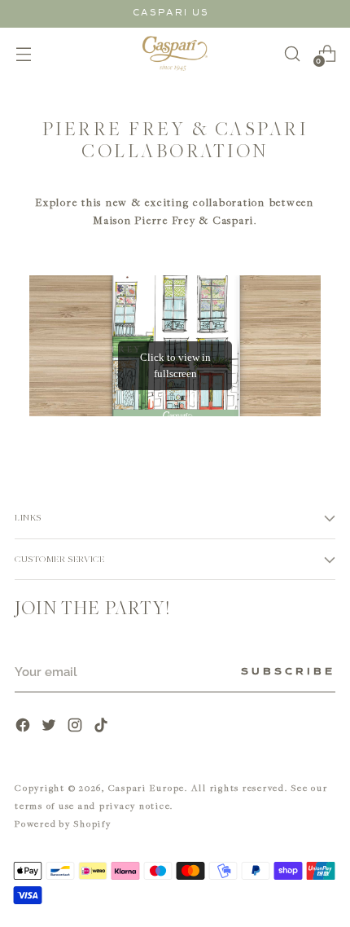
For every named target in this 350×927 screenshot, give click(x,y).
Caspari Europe (147, 787)
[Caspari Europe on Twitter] (50, 727)
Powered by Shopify (63, 823)
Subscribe (288, 672)
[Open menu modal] (23, 53)
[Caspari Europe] (175, 53)
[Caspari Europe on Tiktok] (102, 727)
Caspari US (171, 12)
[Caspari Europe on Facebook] (24, 727)
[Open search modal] (291, 53)
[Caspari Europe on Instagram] (76, 727)
